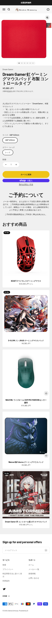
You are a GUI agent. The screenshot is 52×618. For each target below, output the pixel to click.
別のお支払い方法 (26, 184)
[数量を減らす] (6, 164)
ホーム (31, 565)
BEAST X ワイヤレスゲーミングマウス (26, 281)
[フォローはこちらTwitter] (4, 589)
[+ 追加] (46, 393)
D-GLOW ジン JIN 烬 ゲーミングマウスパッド (26, 340)
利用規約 (6, 581)
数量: (5, 159)
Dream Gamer (8, 69)
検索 (4, 565)
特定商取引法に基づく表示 (12, 574)
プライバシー (8, 569)
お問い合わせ (34, 578)
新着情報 (32, 573)
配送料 (9, 91)
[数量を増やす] (16, 164)
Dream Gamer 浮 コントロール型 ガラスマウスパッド (26, 522)
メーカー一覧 (34, 569)
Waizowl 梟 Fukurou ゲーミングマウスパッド (26, 462)
